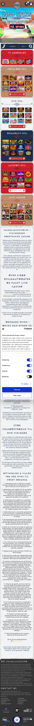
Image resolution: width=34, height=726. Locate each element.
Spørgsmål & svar (5, 700)
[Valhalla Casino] (17, 5)
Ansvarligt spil (4, 698)
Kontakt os (20, 703)
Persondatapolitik (22, 700)
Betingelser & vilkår (6, 703)
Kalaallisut (3, 702)
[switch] (29, 365)
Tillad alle (17, 389)
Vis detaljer (24, 384)
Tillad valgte (17, 395)
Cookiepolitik (21, 698)
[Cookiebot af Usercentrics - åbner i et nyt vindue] (24, 329)
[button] (3, 4)
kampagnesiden (18, 641)
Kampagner (21, 702)
